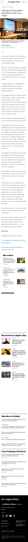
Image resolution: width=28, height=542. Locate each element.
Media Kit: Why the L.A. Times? (20, 522)
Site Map (3, 509)
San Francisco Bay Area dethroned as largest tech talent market (18, 364)
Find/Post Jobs (5, 523)
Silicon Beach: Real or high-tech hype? (12, 235)
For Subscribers (6, 279)
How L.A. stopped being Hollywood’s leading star (13, 439)
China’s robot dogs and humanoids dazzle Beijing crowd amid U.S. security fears (18, 376)
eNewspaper (4, 521)
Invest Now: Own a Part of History (20, 525)
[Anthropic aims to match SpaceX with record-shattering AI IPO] (6, 341)
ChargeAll (22, 120)
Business (14, 338)
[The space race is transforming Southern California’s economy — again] (21, 281)
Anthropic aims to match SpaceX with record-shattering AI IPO (18, 341)
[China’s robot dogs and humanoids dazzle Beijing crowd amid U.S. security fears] (6, 375)
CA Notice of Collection (8, 537)
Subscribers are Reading (10, 416)
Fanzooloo (18, 183)
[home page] (14, 1)
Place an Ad (4, 526)
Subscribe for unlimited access (7, 507)
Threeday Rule (18, 196)
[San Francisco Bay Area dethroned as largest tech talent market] (6, 364)
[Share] (3, 52)
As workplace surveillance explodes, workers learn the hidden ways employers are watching (19, 353)
